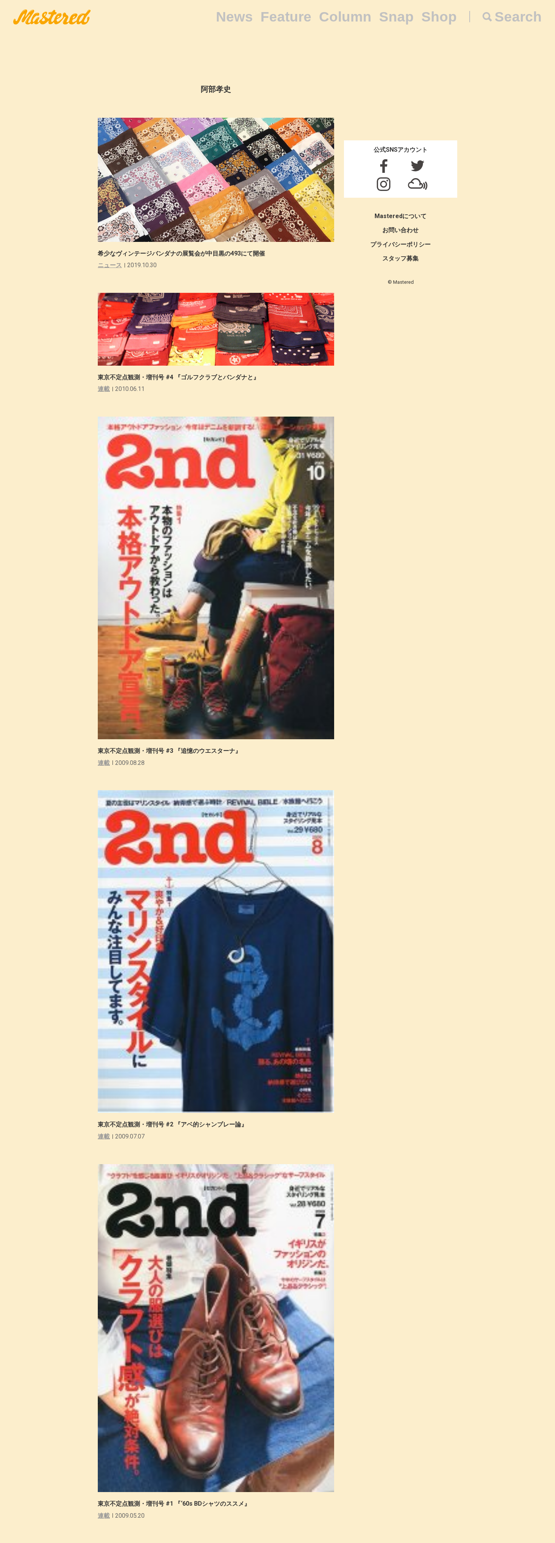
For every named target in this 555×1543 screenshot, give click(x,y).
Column (345, 17)
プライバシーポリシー (400, 244)
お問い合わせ (400, 230)
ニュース (110, 265)
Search (518, 17)
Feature (286, 17)
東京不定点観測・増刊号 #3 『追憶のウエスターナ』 (169, 750)
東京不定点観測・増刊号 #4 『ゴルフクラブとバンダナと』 (178, 377)
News (234, 17)
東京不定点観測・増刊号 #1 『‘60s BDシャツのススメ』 (174, 1503)
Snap (396, 17)
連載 (104, 388)
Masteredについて (401, 216)
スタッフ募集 (400, 258)
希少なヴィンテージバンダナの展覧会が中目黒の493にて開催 (181, 253)
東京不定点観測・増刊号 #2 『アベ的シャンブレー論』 (172, 1124)
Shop (439, 17)
